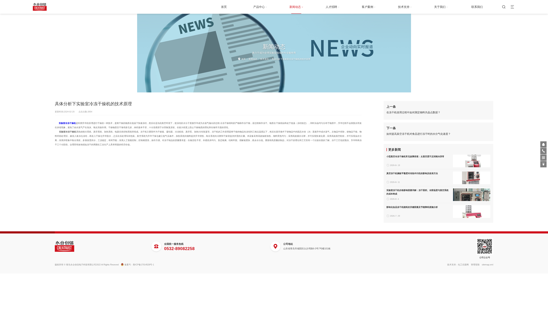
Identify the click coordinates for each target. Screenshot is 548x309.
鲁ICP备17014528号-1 (143, 264)
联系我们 (477, 6)
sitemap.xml (487, 264)
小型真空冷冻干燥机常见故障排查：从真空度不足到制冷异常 (415, 156)
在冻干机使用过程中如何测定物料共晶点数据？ (413, 112)
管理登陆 (475, 264)
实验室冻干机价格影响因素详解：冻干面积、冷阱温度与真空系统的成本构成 (417, 192)
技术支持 (403, 6)
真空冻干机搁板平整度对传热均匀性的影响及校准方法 (412, 173)
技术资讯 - (285, 59)
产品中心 (259, 6)
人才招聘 (331, 6)
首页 (224, 6)
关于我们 (440, 6)
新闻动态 (295, 6)
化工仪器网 (463, 264)
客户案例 (367, 6)
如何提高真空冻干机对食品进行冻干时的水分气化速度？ (418, 133)
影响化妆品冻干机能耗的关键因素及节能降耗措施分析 (412, 207)
